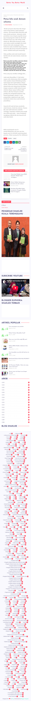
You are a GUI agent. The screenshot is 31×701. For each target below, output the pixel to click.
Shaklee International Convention (15, 640)
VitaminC (6, 684)
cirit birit (8, 467)
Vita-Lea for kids (22, 678)
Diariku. (6, 477)
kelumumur (20, 516)
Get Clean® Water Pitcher (9, 495)
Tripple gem (22, 670)
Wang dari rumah (23, 684)
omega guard (23, 550)
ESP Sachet (22, 483)
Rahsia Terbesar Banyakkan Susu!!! (17, 332)
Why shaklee (6, 689)
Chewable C (6, 465)
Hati (15, 498)
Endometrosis (8, 481)
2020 (15, 392)
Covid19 (18, 470)
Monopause (15, 544)
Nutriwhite (7, 550)
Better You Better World (15, 3)
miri (24, 542)
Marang (12, 534)
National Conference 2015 (11, 548)
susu (6, 661)
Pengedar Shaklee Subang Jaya (15, 581)
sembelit (14, 615)
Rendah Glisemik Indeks (19, 608)
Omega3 (8, 551)
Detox (18, 474)
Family (6, 486)
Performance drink (15, 594)
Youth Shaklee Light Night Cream (15, 692)
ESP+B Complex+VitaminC (11, 484)
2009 (15, 419)
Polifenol (7, 601)
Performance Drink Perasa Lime (11, 595)
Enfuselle (8, 483)
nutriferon (23, 548)
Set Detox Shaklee (9, 618)
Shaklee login (23, 647)
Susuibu (9, 662)
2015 (15, 404)
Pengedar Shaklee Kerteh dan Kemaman (16, 567)
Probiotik (23, 601)
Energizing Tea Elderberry (21, 481)
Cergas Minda (20, 463)
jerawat (17, 511)
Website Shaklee (21, 685)
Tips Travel (23, 666)
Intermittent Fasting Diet (20, 507)
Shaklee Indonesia (15, 638)
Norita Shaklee (8, 24)
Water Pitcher (10, 685)
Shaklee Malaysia (11, 648)
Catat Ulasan (5, 207)
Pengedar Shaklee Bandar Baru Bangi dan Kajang (16, 562)
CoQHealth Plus (9, 470)
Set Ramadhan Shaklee (22, 620)
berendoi (7, 449)
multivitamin (12, 546)
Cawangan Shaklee (20, 461)
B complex (22, 444)
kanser (7, 512)
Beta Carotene (10, 453)
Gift (20, 495)
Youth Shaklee (15, 691)
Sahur (8, 613)
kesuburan (18, 520)
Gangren (23, 490)
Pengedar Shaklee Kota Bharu (15, 571)
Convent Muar (7, 468)
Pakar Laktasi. (21, 555)
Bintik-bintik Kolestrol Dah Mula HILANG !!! (19, 358)
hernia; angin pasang (22, 504)
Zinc (21, 696)
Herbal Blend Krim (8, 504)
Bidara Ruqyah (20, 453)
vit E (13, 678)
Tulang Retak (9, 671)
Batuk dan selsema (8, 447)
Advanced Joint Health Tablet (11, 435)
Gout (25, 495)
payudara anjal (9, 558)
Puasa (8, 604)
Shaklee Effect (15, 632)
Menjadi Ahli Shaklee (12, 539)
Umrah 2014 (9, 673)
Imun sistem (8, 507)
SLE (15, 657)
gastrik (15, 491)
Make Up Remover (21, 532)
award (14, 444)
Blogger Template (24, 698)
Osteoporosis (20, 553)
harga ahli (7, 498)
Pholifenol (12, 597)
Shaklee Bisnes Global (20, 624)
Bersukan (15, 449)
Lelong (23, 528)
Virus (24, 677)
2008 (15, 422)
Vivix (13, 684)
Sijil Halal (8, 655)
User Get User (8, 677)
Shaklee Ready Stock (10, 652)
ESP (15, 483)
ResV (23, 610)
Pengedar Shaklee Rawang (16, 580)
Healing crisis (22, 498)
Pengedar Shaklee (15, 560)
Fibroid (10, 488)
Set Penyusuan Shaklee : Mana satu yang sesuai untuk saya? (18, 365)
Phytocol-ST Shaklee (23, 597)
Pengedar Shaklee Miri (8, 576)
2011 (15, 414)
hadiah (8, 497)
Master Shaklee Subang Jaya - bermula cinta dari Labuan (18, 183)
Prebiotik (15, 601)
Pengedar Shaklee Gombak (15, 565)
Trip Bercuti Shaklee (11, 670)
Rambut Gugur (20, 606)
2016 (15, 402)
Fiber (25, 486)
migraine (7, 542)
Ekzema (22, 479)
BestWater (21, 451)
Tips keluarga (14, 666)
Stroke (7, 659)
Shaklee (25, 622)
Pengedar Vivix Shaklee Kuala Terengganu (15, 588)
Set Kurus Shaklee (21, 618)
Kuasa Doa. (24, 523)
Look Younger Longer (20, 530)
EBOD (8, 479)
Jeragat (22, 509)
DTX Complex (23, 477)
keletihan (11, 516)
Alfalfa (9, 438)
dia (24, 474)
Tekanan (6, 664)
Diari (15, 475)
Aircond (9, 437)
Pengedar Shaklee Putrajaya (15, 578)
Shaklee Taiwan (22, 652)
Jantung (15, 509)
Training (14, 668)
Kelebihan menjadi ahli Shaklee (20, 514)
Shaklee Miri (21, 648)
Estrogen (23, 484)
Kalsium (24, 511)
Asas (23, 442)
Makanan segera (9, 532)
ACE (11, 433)
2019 (15, 395)
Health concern (10, 500)
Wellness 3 (10, 687)
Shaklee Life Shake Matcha (10, 647)
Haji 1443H (22, 497)
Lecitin (16, 528)
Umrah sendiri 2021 (20, 673)
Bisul (16, 454)
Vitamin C (7, 682)
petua (11, 15)
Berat (18, 447)
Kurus (5, 527)
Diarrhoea (14, 477)
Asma (8, 444)
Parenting (5, 557)
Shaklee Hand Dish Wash (21, 636)
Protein (16, 602)
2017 (15, 400)
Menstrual (8, 541)
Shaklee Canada (22, 627)
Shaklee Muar (10, 650)
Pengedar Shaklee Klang (15, 569)
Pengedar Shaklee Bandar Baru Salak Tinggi (15, 564)
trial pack (23, 668)
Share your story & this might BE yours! (18, 339)
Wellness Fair (20, 687)
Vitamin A (14, 680)
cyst (25, 470)
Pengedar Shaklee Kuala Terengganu (15, 572)
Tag (15, 662)
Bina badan (9, 454)
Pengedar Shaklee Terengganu (16, 583)
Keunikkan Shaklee (20, 521)
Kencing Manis (11, 518)
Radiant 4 (22, 604)
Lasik (26, 527)
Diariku (10, 138)
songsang (22, 657)
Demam (15, 472)
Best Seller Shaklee (11, 451)
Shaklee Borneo (10, 625)
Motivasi (23, 544)
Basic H (22, 445)
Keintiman (23, 512)
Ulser (17, 671)
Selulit (7, 615)
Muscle (20, 546)
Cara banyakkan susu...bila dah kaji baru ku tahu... (19, 353)
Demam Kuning (9, 474)
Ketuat (26, 520)
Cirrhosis (16, 467)
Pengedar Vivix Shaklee (15, 585)
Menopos (22, 539)
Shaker (18, 622)
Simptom (16, 655)
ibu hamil (16, 505)
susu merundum (23, 661)
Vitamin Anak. (23, 680)
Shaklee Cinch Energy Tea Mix (21, 629)
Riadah (24, 611)
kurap (23, 525)
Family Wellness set (16, 486)
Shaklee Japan (8, 641)
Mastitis (19, 534)
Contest (24, 467)
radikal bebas (10, 606)
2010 (15, 417)
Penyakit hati (12, 590)
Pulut (14, 604)
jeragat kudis (8, 511)
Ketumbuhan (9, 521)
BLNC (23, 454)
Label (19, 527)
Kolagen (7, 523)
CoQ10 (26, 468)
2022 (15, 387)
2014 (15, 407)
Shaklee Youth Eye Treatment (20, 654)
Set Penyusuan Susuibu (8, 620)
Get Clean (19, 493)
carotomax (10, 461)
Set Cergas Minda (19, 617)
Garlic (8, 491)
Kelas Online (6, 514)
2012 (15, 412)
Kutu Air (12, 527)
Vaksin (17, 677)
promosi (8, 602)
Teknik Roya (15, 664)
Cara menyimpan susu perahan (16, 326)
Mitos (7, 544)
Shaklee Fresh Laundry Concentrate (16, 634)
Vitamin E (24, 682)
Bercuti (25, 447)
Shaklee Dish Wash (20, 631)
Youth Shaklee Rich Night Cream (15, 694)
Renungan (8, 610)
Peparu (20, 590)
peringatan (24, 595)
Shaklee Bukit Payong (10, 627)
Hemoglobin (11, 502)
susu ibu (13, 661)
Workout (15, 689)
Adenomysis (18, 433)
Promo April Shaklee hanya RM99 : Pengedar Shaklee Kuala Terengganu (19, 176)
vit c (6, 678)
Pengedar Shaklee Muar (22, 576)
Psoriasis (23, 602)
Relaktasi (8, 608)
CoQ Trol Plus (17, 468)
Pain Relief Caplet (10, 555)
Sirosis (24, 655)
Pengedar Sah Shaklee (21, 558)
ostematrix (23, 551)
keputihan (21, 518)
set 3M (10, 617)
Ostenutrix (10, 553)
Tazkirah (22, 662)
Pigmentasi (9, 599)
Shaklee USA (7, 654)
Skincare (8, 657)
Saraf (23, 613)
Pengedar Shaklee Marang (16, 574)
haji (15, 497)
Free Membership (19, 488)
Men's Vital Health (20, 537)
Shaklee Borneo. (21, 625)
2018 (15, 397)
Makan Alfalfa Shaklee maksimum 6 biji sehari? (18, 346)
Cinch (26, 465)
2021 (15, 390)
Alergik (23, 437)
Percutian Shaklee (21, 592)
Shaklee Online (20, 650)
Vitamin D (15, 682)
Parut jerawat (15, 557)
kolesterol (15, 523)
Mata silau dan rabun (11, 535)
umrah (24, 671)
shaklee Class (9, 631)
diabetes (8, 475)
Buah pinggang (8, 458)
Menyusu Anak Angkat (20, 541)
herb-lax (20, 502)
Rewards (16, 611)
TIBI (6, 666)
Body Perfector (10, 456)
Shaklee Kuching (16, 643)
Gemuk (11, 493)
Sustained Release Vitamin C (19, 659)
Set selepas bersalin (8, 622)
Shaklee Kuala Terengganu (21, 641)
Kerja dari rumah (7, 520)
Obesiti (15, 550)
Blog (13, 698)
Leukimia (8, 530)
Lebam (8, 528)
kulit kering (15, 525)
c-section (9, 460)
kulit (7, 525)
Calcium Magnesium (20, 460)
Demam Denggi (24, 472)
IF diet (24, 505)
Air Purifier (24, 435)
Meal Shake (10, 537)
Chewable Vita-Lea (16, 465)
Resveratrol (8, 611)
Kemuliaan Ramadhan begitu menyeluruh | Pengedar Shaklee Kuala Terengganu (18, 190)
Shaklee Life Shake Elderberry (15, 645)
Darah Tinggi (6, 472)
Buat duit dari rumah (21, 458)
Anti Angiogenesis (11, 440)
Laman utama (6, 15)
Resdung (16, 610)
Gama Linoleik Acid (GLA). (11, 490)
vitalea (6, 680)
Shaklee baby (8, 624)
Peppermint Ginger (9, 592)
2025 (15, 382)
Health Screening (21, 500)
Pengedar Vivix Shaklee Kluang (16, 587)
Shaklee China (7, 629)
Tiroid (7, 668)
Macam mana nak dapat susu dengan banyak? (18, 372)
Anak (15, 438)
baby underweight (11, 445)
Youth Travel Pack (13, 696)
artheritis (16, 442)
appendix (8, 442)
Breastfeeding (20, 456)
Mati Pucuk (22, 535)
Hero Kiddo (8, 505)
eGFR (15, 479)
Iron (8, 509)
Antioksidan (21, 440)
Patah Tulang (24, 557)
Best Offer (24, 449)
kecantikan (15, 512)
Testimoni (24, 664)
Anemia (22, 438)
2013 (15, 409)
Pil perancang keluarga (20, 599)
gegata (22, 491)
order (15, 551)
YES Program (24, 689)
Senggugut (23, 615)
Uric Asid (21, 675)
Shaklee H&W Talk (8, 636)
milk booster (16, 542)
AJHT (15, 437)
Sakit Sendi (16, 613)
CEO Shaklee (10, 463)
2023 (15, 385)
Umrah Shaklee (11, 675)
